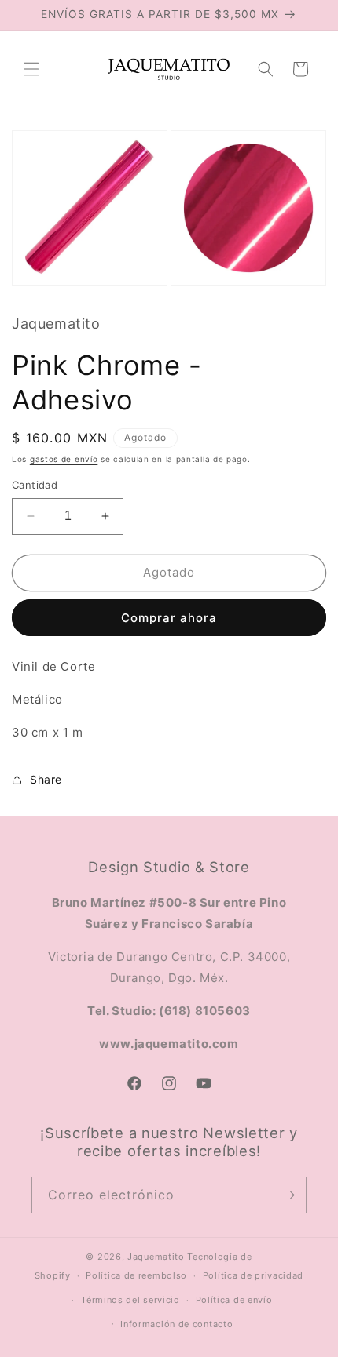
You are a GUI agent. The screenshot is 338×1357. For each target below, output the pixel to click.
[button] (31, 69)
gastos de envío (64, 459)
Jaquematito (156, 1256)
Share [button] (46, 779)
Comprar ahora (169, 617)
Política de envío (234, 1299)
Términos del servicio (130, 1299)
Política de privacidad (253, 1275)
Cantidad (34, 484)
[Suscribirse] (288, 1195)
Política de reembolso (136, 1275)
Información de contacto (176, 1324)
